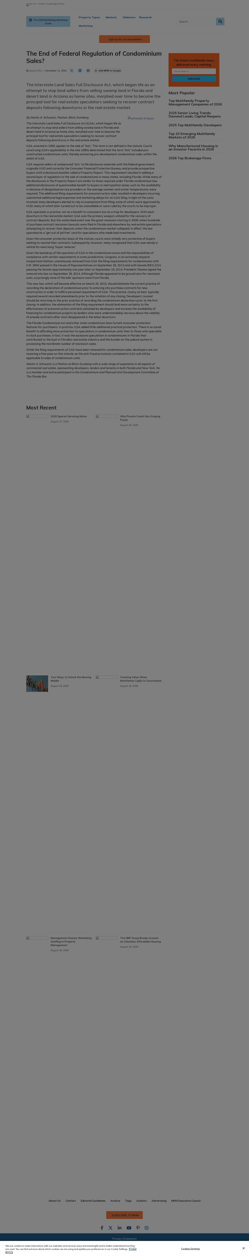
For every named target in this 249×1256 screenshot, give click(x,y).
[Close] (243, 1248)
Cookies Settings (190, 1248)
